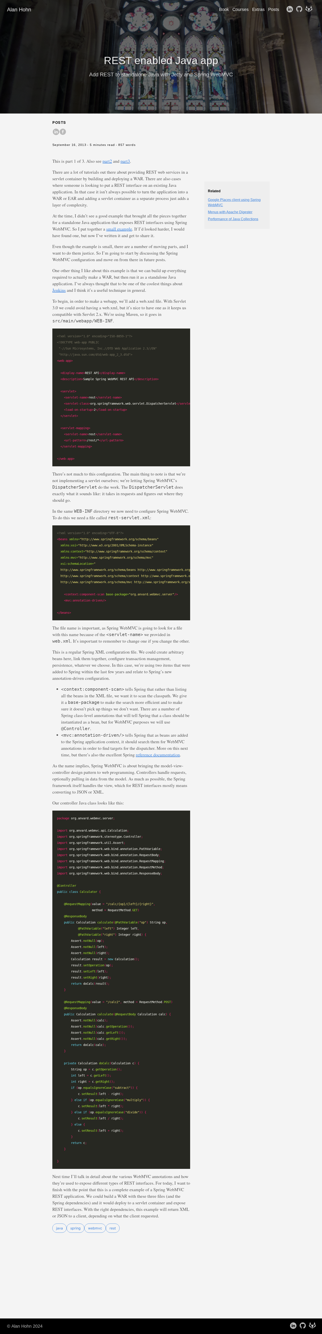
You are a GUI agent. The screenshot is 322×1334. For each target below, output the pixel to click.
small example (119, 229)
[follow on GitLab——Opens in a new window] (309, 9)
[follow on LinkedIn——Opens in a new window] (290, 9)
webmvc (95, 1228)
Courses (240, 9)
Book (224, 9)
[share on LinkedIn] (55, 132)
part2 (107, 161)
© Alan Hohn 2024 (24, 1326)
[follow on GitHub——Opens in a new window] (300, 9)
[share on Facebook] (62, 132)
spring (75, 1228)
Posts (273, 9)
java (59, 1228)
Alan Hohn (19, 9)
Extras (258, 9)
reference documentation (158, 755)
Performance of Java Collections (233, 219)
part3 (125, 161)
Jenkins (59, 290)
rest (113, 1228)
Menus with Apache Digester (230, 212)
